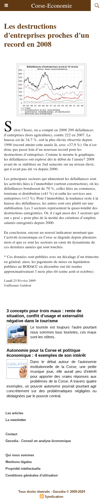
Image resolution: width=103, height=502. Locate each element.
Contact (11, 434)
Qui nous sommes (20, 455)
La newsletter (16, 420)
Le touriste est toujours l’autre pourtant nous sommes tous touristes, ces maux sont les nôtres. (63, 332)
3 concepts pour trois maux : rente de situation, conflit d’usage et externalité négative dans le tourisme (44, 315)
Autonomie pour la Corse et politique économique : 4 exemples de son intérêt (46, 353)
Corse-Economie (51, 6)
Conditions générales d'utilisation (32, 475)
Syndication (54, 496)
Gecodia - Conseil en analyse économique (38, 441)
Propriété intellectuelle (23, 468)
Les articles (14, 413)
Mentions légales (19, 462)
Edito (51, 303)
